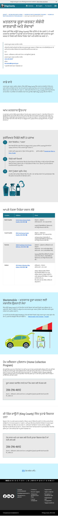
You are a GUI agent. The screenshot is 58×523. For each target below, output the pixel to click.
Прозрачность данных (21, 496)
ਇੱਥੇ (23, 471)
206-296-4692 (9, 59)
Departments (48, 489)
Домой (5, 14)
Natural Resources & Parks (16, 14)
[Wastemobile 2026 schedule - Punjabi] (38, 316)
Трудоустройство (49, 503)
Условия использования (21, 490)
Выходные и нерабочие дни (49, 494)
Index (7, 481)
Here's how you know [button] (42, 1)
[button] (56, 1)
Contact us (34, 489)
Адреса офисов (49, 492)
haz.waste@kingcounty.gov (11, 63)
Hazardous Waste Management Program (35, 14)
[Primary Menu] (55, 5)
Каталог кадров (35, 492)
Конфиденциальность (23, 493)
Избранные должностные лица (35, 495)
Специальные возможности (11, 513)
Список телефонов (34, 499)
